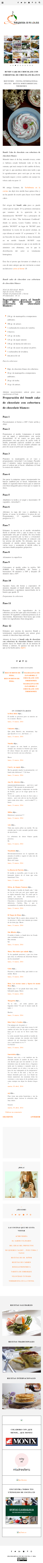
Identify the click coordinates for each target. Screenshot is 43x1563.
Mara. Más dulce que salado (18, 951)
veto (9, 825)
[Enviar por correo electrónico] (26, 661)
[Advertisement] (11, 1142)
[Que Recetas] (22, 1480)
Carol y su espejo (14, 767)
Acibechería (21, 1236)
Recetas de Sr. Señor (21, 1258)
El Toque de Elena (14, 915)
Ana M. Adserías (14, 782)
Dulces (7, 83)
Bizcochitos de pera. (12, 679)
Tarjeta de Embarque (21, 1272)
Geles (10, 968)
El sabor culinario (21, 1241)
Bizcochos (9, 81)
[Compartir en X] (20, 661)
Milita (10, 812)
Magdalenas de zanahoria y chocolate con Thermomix (31, 688)
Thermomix (21, 86)
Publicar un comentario (14, 1112)
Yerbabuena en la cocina (21, 1281)
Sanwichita (12, 1054)
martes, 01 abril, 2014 (15, 1086)
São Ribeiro (12, 932)
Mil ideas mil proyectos (21, 1246)
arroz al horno (18, 268)
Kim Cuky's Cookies (15, 1022)
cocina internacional (27, 81)
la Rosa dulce (13, 713)
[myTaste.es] (21, 1532)
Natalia (10, 743)
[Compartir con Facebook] (17, 661)
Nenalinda (11, 851)
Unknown (11, 728)
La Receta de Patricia (16, 870)
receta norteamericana (25, 83)
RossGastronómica (21, 1267)
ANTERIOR (35, 1117)
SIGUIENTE (8, 1117)
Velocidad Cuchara (21, 1276)
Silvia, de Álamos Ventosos (17, 887)
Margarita (11, 1000)
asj (9, 1093)
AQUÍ (23, 647)
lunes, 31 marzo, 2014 (15, 722)
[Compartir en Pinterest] (23, 661)
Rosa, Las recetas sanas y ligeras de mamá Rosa (24, 984)
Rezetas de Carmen (21, 1262)
